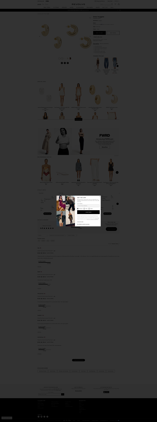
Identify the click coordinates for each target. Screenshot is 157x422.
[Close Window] (100, 197)
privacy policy (97, 218)
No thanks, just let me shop (83, 224)
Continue (88, 212)
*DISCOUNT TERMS (80, 221)
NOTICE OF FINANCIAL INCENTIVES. (92, 219)
